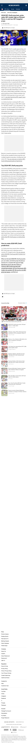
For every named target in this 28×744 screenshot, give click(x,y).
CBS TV (3, 660)
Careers (3, 653)
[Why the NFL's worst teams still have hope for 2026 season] (4, 378)
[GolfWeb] (14, 731)
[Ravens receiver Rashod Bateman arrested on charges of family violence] (4, 393)
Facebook (3, 697)
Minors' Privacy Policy (6, 671)
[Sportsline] (14, 725)
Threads (3, 701)
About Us (3, 651)
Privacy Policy (4, 668)
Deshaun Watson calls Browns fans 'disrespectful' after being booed (16, 354)
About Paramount (5, 656)
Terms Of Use (4, 666)
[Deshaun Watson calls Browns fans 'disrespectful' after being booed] (4, 356)
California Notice (5, 676)
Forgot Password (5, 716)
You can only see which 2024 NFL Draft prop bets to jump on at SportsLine (13, 254)
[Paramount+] (23, 725)
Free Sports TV (4, 638)
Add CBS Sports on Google (9, 27)
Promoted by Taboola (21, 303)
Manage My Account (6, 709)
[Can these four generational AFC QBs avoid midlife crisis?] (4, 349)
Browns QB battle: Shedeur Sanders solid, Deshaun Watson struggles (16, 369)
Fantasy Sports (4, 636)
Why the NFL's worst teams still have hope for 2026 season (17, 376)
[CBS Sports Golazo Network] (14, 723)
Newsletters (4, 712)
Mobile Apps (4, 645)
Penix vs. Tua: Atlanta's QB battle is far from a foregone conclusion (17, 340)
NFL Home (3, 12)
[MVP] (15, 728)
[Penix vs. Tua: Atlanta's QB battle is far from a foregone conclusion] (4, 342)
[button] (1, 5)
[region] (14, 313)
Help (2, 682)
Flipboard (3, 704)
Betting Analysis (5, 641)
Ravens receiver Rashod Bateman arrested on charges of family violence (17, 391)
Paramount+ (4, 658)
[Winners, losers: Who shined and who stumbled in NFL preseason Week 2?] (4, 334)
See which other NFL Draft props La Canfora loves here (13, 237)
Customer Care (5, 684)
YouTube (3, 690)
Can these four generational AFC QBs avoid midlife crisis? (17, 347)
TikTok (2, 692)
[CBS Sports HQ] (20, 720)
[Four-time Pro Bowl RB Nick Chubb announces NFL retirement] (4, 385)
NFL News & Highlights (12, 12)
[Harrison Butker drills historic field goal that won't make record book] (4, 364)
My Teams (3, 714)
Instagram (3, 694)
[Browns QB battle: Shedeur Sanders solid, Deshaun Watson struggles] (4, 371)
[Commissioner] (7, 728)
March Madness (5, 643)
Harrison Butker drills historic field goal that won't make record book (16, 361)
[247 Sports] (5, 725)
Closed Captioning (5, 674)
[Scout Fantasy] (21, 728)
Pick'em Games (5, 634)
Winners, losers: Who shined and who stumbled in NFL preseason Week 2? (17, 332)
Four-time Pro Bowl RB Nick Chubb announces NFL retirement (16, 383)
